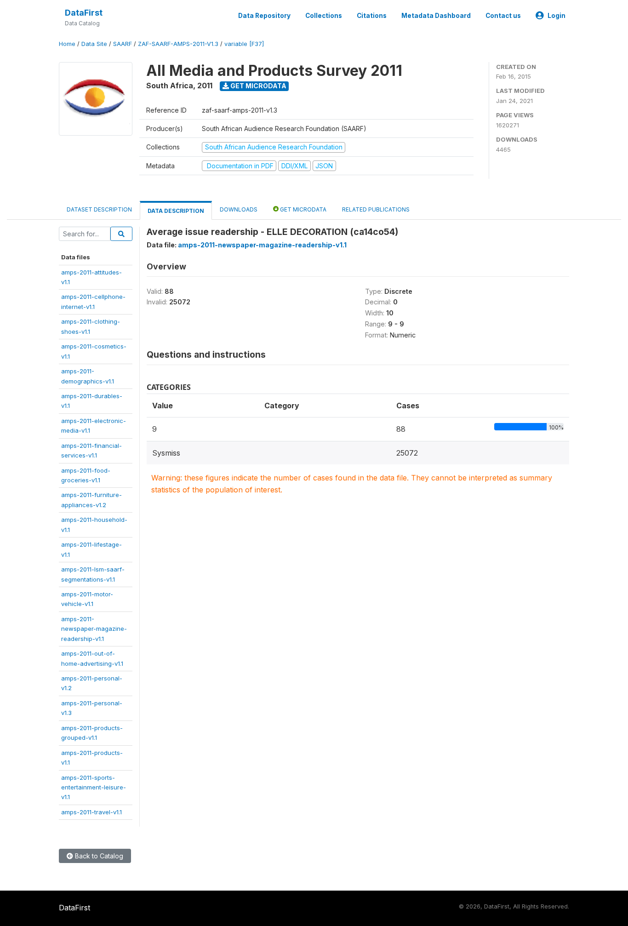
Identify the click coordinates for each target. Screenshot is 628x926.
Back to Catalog (98, 856)
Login (556, 15)
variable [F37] (244, 43)
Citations (372, 15)
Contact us (503, 15)
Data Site (94, 43)
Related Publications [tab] (376, 209)
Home (67, 43)
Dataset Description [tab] (99, 209)
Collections (323, 15)
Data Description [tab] (176, 210)
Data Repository (264, 15)
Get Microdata (257, 86)
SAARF (122, 43)
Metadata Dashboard (436, 15)
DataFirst (84, 12)
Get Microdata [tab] (302, 209)
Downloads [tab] (238, 209)
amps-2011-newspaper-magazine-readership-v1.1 (94, 628)
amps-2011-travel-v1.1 (91, 812)
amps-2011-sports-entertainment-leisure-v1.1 (93, 787)
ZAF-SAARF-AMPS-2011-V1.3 (178, 43)
